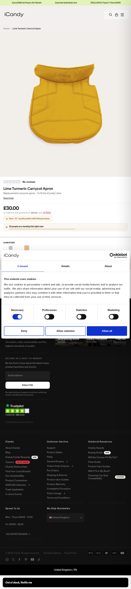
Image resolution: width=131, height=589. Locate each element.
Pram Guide (94, 462)
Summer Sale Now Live (55, 2)
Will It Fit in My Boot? (99, 471)
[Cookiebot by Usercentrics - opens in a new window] (112, 255)
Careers (16, 462)
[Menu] (122, 14)
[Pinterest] (26, 559)
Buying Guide (98, 452)
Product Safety (54, 452)
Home (6, 28)
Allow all (107, 330)
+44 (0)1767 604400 (16, 534)
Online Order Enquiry (58, 466)
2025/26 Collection (15, 485)
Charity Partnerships (16, 466)
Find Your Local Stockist (18, 471)
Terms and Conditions (58, 497)
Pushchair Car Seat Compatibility (106, 477)
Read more (8, 198)
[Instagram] (7, 559)
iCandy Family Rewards (21, 457)
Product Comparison (16, 480)
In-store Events (13, 494)
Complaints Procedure (59, 488)
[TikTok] (39, 559)
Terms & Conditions (52, 553)
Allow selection (65, 330)
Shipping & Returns (57, 475)
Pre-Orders (53, 470)
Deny (24, 330)
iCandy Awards (96, 448)
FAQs (50, 457)
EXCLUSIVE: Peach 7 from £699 (94, 2)
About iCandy (12, 448)
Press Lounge (54, 493)
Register (27, 385)
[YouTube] (32, 559)
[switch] (49, 317)
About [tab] (108, 266)
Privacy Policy (70, 553)
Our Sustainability (14, 476)
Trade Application (14, 489)
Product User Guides (58, 479)
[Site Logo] (14, 15)
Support (51, 448)
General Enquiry (55, 461)
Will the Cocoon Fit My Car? (102, 457)
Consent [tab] (23, 266)
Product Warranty (56, 484)
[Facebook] (19, 559)
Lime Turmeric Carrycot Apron (27, 28)
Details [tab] (65, 266)
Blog (7, 452)
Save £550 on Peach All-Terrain (15, 2)
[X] (13, 559)
